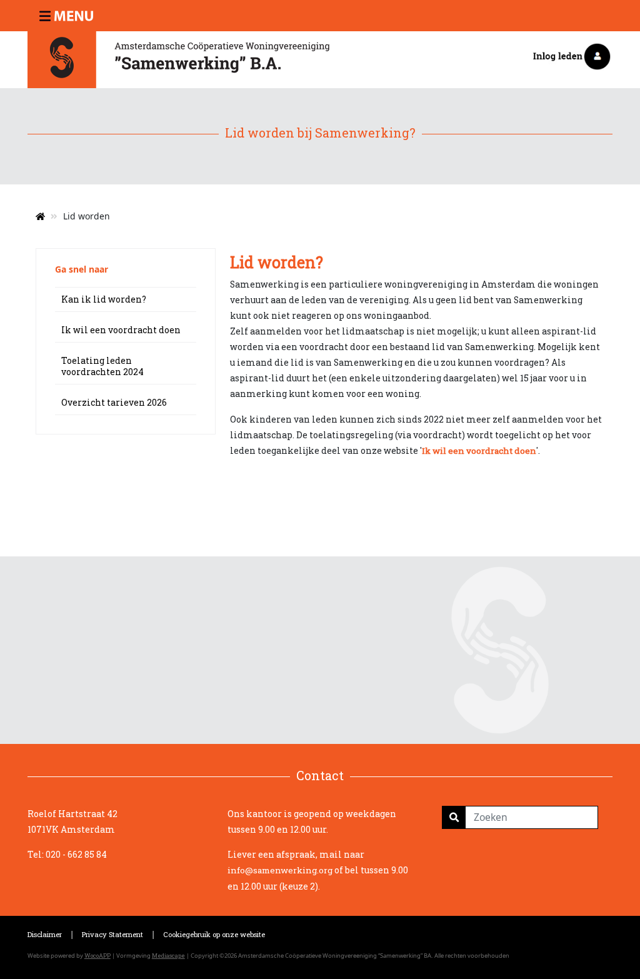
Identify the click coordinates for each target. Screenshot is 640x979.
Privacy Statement (112, 934)
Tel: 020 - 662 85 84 (67, 854)
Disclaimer (45, 934)
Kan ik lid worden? (103, 299)
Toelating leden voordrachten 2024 (102, 366)
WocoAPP (97, 955)
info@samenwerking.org (280, 870)
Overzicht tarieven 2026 (114, 402)
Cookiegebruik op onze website (214, 934)
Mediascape (168, 955)
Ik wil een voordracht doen (121, 330)
